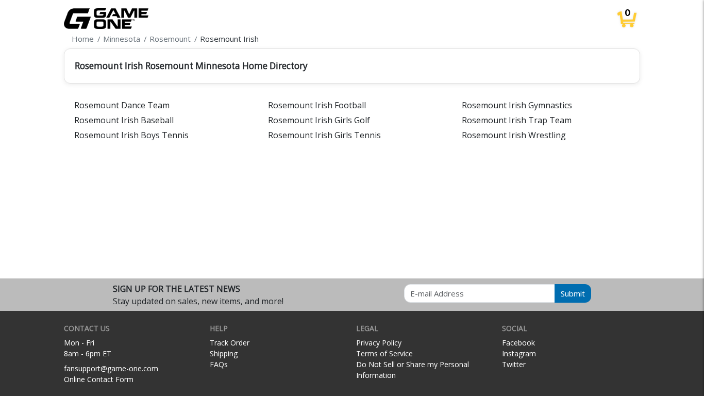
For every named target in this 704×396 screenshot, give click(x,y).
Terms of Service (384, 353)
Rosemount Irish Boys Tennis (131, 135)
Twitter (514, 364)
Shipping (224, 353)
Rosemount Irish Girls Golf (319, 120)
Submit (573, 293)
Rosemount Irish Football (317, 105)
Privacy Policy (378, 343)
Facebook (518, 343)
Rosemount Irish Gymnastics (517, 105)
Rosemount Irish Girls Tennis (324, 135)
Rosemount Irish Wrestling (514, 135)
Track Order (229, 343)
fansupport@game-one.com (111, 368)
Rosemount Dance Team (122, 105)
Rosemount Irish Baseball (124, 120)
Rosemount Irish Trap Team (517, 120)
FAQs (219, 364)
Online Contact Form (98, 379)
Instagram (519, 353)
